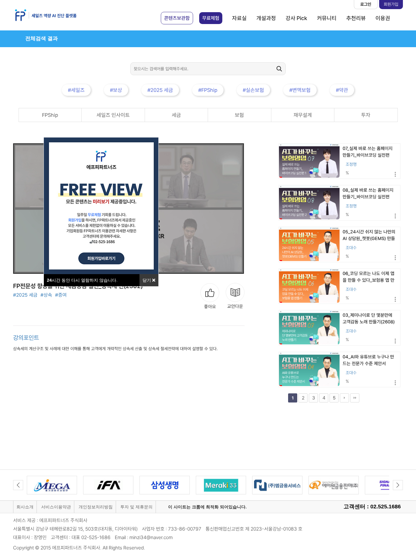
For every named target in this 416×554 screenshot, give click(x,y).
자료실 (239, 18)
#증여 (61, 295)
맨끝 (354, 397)
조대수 (351, 247)
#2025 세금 (160, 90)
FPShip (50, 115)
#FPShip (207, 90)
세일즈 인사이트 (113, 115)
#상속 (46, 295)
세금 (176, 115)
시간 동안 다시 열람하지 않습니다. (82, 280)
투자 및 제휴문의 (136, 506)
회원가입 (391, 4)
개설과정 (266, 18)
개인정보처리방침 (96, 506)
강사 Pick (296, 18)
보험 (239, 115)
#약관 (342, 90)
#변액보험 (300, 90)
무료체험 (210, 18)
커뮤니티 (327, 18)
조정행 (351, 164)
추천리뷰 (356, 18)
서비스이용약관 (56, 506)
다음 (344, 397)
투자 (365, 115)
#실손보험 (253, 90)
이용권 (382, 18)
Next (398, 485)
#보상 (116, 90)
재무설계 (303, 115)
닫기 (147, 280)
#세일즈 (76, 90)
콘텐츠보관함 (177, 18)
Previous (18, 485)
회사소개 (24, 506)
